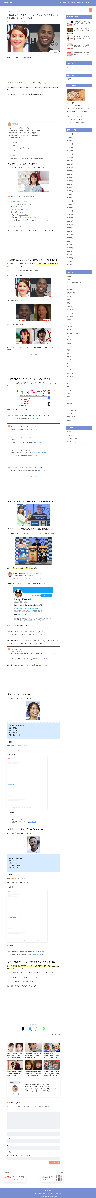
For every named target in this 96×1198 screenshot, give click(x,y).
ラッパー (69, 289)
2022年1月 (70, 187)
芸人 (68, 363)
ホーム (59, 2)
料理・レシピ (71, 417)
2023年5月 (70, 157)
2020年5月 (70, 248)
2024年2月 (70, 134)
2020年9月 (70, 234)
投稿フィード (71, 435)
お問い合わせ (88, 2)
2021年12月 (70, 191)
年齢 (12, 140)
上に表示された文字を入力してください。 (19, 1155)
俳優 (68, 393)
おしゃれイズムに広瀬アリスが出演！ (20, 128)
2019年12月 (70, 264)
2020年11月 (70, 231)
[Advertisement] (33, 70)
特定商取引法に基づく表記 (42, 1193)
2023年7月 (70, 150)
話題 (68, 303)
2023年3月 (70, 164)
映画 (68, 299)
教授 (68, 350)
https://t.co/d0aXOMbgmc (20, 201)
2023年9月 (70, 144)
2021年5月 (70, 214)
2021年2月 (70, 221)
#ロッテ (49, 632)
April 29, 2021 (34, 429)
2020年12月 (70, 228)
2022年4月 (70, 177)
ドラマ (69, 329)
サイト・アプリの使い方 (74, 283)
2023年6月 (70, 154)
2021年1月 (70, 224)
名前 (9, 1131)
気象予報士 (70, 326)
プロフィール (66, 2)
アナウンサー (71, 316)
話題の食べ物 (71, 293)
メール (9, 1138)
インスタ (13, 142)
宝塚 (68, 386)
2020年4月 (70, 251)
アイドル (69, 413)
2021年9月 (70, 201)
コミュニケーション (73, 333)
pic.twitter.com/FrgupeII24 (39, 452)
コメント (10, 1111)
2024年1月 (70, 137)
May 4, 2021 (33, 418)
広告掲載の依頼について (77, 2)
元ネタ (69, 420)
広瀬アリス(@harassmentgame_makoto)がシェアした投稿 (27, 807)
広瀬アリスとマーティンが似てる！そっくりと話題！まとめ (26, 158)
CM (68, 336)
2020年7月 (70, 241)
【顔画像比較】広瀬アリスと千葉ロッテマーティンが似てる (26, 130)
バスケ (69, 400)
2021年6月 (70, 211)
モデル (69, 296)
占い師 (69, 356)
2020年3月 (70, 254)
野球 (68, 397)
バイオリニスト (71, 376)
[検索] (90, 10)
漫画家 (69, 319)
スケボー (69, 380)
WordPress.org (71, 442)
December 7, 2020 (43, 659)
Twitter (13, 145)
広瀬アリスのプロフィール (17, 137)
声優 (68, 279)
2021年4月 (70, 218)
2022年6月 (70, 171)
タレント (69, 403)
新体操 (69, 276)
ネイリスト (70, 370)
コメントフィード (72, 438)
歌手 (68, 366)
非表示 (15, 124)
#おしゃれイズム (23, 215)
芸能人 (69, 343)
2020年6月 (70, 244)
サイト (9, 1145)
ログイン (69, 432)
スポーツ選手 (71, 373)
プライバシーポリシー (55, 1193)
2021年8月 (70, 204)
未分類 (69, 323)
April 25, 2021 (37, 442)
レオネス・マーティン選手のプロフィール (21, 148)
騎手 (68, 383)
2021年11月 (70, 194)
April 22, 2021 (42, 470)
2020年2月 (70, 258)
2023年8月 (70, 147)
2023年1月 (70, 167)
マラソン (69, 340)
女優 (59, 1034)
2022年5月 (70, 174)
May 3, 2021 (38, 634)
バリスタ (69, 346)
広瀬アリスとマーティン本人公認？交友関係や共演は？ (24, 135)
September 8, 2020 (33, 455)
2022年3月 (70, 181)
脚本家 (69, 360)
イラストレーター (72, 313)
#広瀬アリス (15, 196)
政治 (68, 407)
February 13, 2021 (37, 954)
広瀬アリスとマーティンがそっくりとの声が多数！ (23, 133)
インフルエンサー (72, 410)
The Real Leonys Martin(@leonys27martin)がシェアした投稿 (26, 940)
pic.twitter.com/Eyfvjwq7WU (29, 217)
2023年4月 (70, 161)
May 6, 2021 (49, 220)
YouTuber (70, 309)
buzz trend (9, 3)
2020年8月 (70, 238)
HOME (48, 1190)
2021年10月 (70, 197)
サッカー (69, 390)
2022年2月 (70, 184)
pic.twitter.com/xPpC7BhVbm (37, 819)
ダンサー (69, 286)
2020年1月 (70, 261)
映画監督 (69, 306)
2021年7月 (70, 207)
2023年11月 (70, 140)
